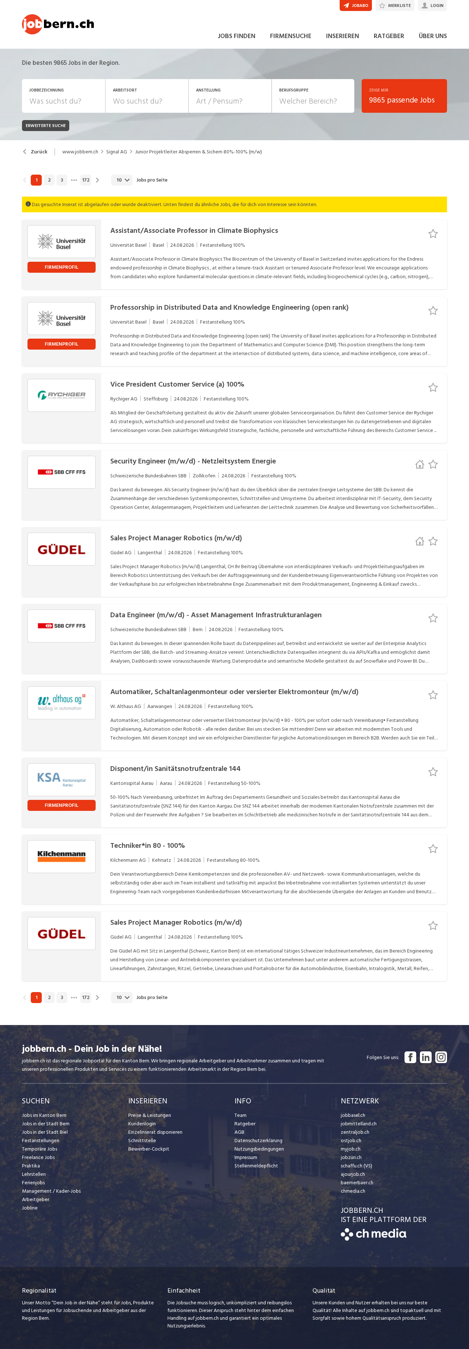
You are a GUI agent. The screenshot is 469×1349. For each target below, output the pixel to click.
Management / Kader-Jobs (51, 1191)
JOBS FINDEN (236, 36)
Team (240, 1115)
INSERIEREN (342, 36)
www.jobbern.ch (80, 152)
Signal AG (116, 152)
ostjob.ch (351, 1140)
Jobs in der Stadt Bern (46, 1123)
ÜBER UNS (433, 36)
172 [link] (85, 180)
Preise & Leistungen (149, 1115)
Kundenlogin (142, 1123)
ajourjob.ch (353, 1174)
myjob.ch (351, 1149)
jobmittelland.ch (359, 1123)
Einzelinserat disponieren (155, 1132)
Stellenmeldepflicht (256, 1166)
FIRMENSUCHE (290, 36)
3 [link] (62, 180)
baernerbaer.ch (357, 1182)
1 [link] (36, 180)
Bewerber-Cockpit (148, 1149)
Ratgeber (244, 1123)
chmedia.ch (353, 1191)
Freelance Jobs (38, 1157)
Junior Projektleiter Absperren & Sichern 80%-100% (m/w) (198, 152)
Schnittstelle (142, 1140)
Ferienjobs (33, 1182)
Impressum (245, 1157)
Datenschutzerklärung (258, 1140)
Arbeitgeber (35, 1199)
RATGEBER (389, 36)
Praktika (31, 1166)
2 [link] (49, 180)
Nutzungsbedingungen (259, 1149)
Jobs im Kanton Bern (44, 1115)
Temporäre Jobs (39, 1149)
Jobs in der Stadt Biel (45, 1132)
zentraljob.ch (355, 1132)
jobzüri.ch (351, 1157)
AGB (239, 1132)
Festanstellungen (40, 1140)
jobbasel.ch (353, 1115)
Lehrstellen (34, 1174)
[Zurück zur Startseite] (373, 1239)
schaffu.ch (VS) (356, 1166)
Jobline (30, 1208)
